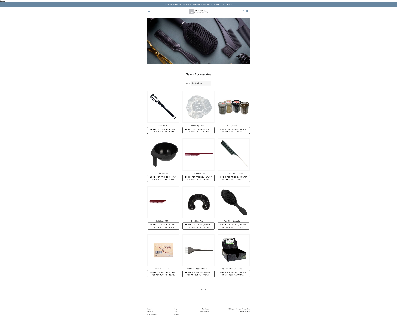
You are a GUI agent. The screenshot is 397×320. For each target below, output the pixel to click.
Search (149, 309)
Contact (2, 1)
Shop (175, 309)
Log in (153, 129)
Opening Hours (152, 314)
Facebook (205, 309)
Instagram (205, 311)
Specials (176, 314)
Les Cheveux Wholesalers (241, 309)
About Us (150, 311)
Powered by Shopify (243, 311)
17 (202, 290)
